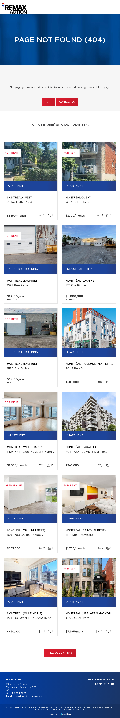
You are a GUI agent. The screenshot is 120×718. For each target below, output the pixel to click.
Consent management (75, 709)
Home (48, 102)
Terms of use (56, 709)
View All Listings (60, 653)
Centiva (66, 714)
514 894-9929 (19, 693)
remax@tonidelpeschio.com (27, 696)
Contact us (67, 102)
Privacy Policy (41, 709)
